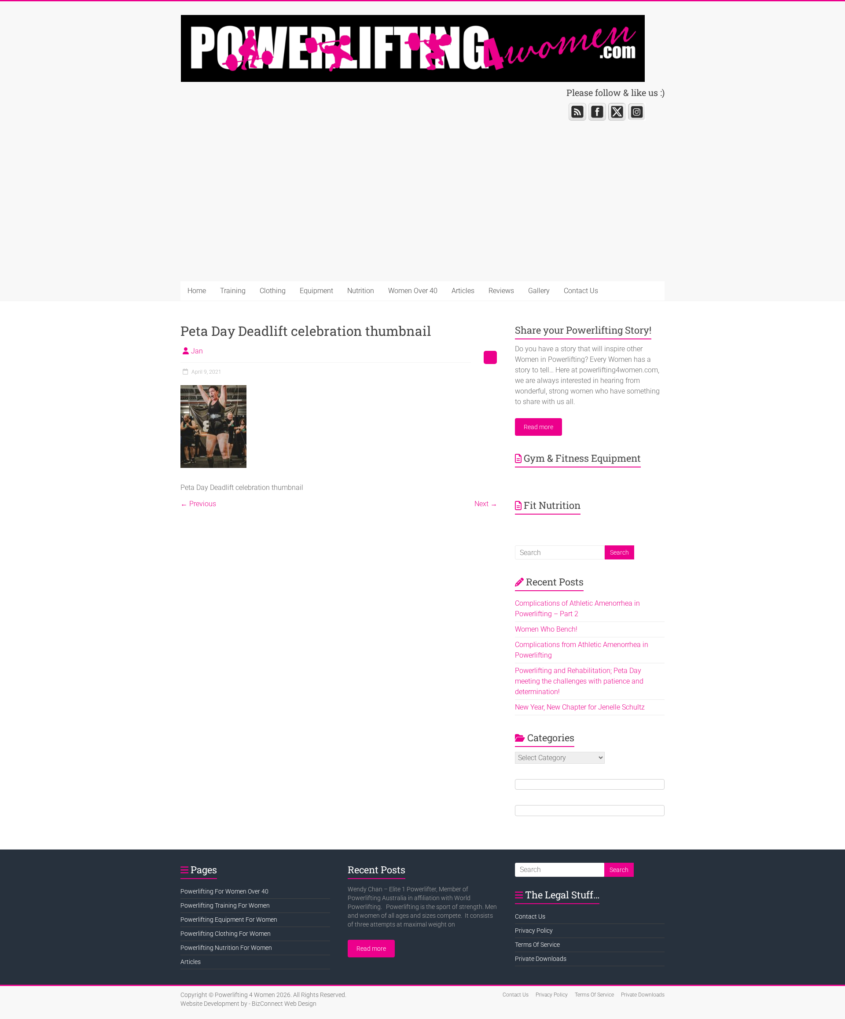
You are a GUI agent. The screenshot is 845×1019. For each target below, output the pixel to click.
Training (233, 291)
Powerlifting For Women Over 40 (224, 891)
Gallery (539, 291)
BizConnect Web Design (284, 1003)
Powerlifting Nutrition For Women (226, 947)
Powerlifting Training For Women (225, 905)
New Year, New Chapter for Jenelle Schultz (580, 707)
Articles (463, 291)
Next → (485, 504)
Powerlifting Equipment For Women (228, 919)
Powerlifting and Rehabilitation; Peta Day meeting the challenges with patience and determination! (579, 681)
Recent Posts (376, 869)
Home (196, 291)
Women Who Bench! (546, 629)
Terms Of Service (537, 944)
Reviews (501, 291)
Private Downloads (540, 958)
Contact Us (581, 291)
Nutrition (360, 291)
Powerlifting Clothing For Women (225, 933)
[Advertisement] (422, 215)
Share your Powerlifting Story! (583, 330)
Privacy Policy (534, 930)
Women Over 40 (412, 291)
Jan (197, 351)
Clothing (273, 291)
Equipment (316, 291)
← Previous (198, 504)
